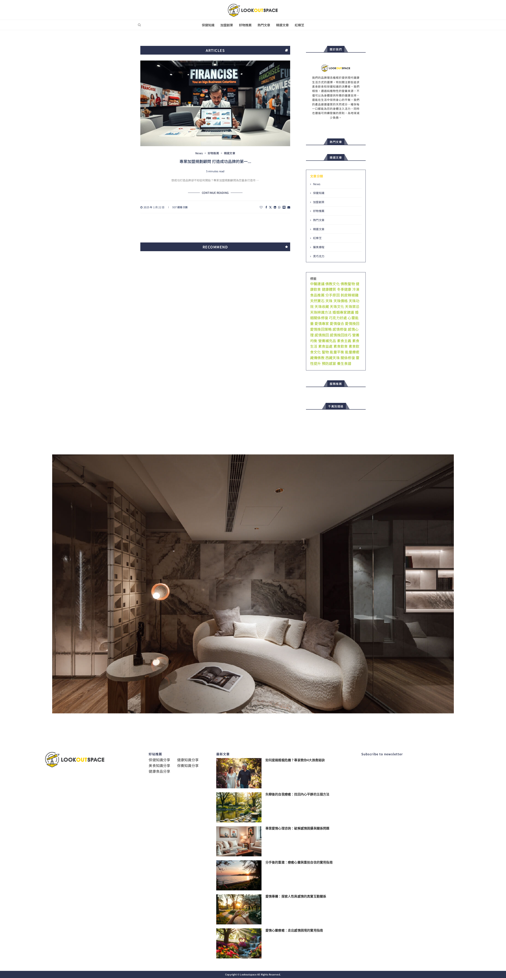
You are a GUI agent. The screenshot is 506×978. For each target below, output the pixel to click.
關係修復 (348, 357)
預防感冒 (329, 363)
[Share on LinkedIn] (275, 207)
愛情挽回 (352, 323)
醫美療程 (318, 247)
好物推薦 (245, 25)
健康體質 (329, 289)
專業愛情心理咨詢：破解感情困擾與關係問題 (297, 828)
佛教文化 (332, 283)
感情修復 (339, 329)
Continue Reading (215, 193)
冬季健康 (344, 289)
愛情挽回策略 (321, 329)
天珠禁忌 (352, 306)
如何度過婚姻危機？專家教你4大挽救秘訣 (295, 760)
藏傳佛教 (317, 357)
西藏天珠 (332, 357)
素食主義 (344, 340)
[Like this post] (261, 207)
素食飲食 (340, 346)
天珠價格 (340, 300)
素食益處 (325, 346)
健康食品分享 (159, 771)
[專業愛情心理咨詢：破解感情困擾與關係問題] (238, 841)
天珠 (328, 300)
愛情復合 (337, 323)
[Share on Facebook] (266, 207)
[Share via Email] (288, 207)
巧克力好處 (338, 317)
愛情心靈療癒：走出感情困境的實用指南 (294, 930)
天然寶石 (317, 300)
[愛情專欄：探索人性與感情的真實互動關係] (238, 909)
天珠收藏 (321, 306)
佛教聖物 (348, 283)
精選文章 (282, 25)
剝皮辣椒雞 (350, 294)
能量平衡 (337, 351)
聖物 (325, 351)
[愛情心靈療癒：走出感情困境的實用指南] (238, 943)
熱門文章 (264, 25)
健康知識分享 (188, 759)
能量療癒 (352, 351)
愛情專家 (321, 323)
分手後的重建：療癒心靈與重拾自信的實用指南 (299, 862)
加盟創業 (226, 25)
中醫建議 (317, 283)
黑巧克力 (318, 256)
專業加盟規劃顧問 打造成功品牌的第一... (215, 161)
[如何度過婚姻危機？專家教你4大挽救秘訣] (238, 773)
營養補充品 (327, 340)
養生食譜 (344, 363)
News (316, 184)
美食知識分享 (159, 765)
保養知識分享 (188, 765)
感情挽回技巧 (340, 334)
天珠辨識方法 (321, 312)
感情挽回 (321, 334)
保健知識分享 (159, 759)
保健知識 (208, 25)
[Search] (139, 25)
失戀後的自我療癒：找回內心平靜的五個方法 (297, 794)
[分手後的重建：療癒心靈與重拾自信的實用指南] (238, 875)
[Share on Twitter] (270, 207)
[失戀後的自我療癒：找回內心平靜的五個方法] (238, 807)
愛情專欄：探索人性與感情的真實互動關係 (295, 896)
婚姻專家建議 (343, 312)
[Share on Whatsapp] (279, 207)
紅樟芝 (299, 25)
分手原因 (332, 294)
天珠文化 (337, 306)
